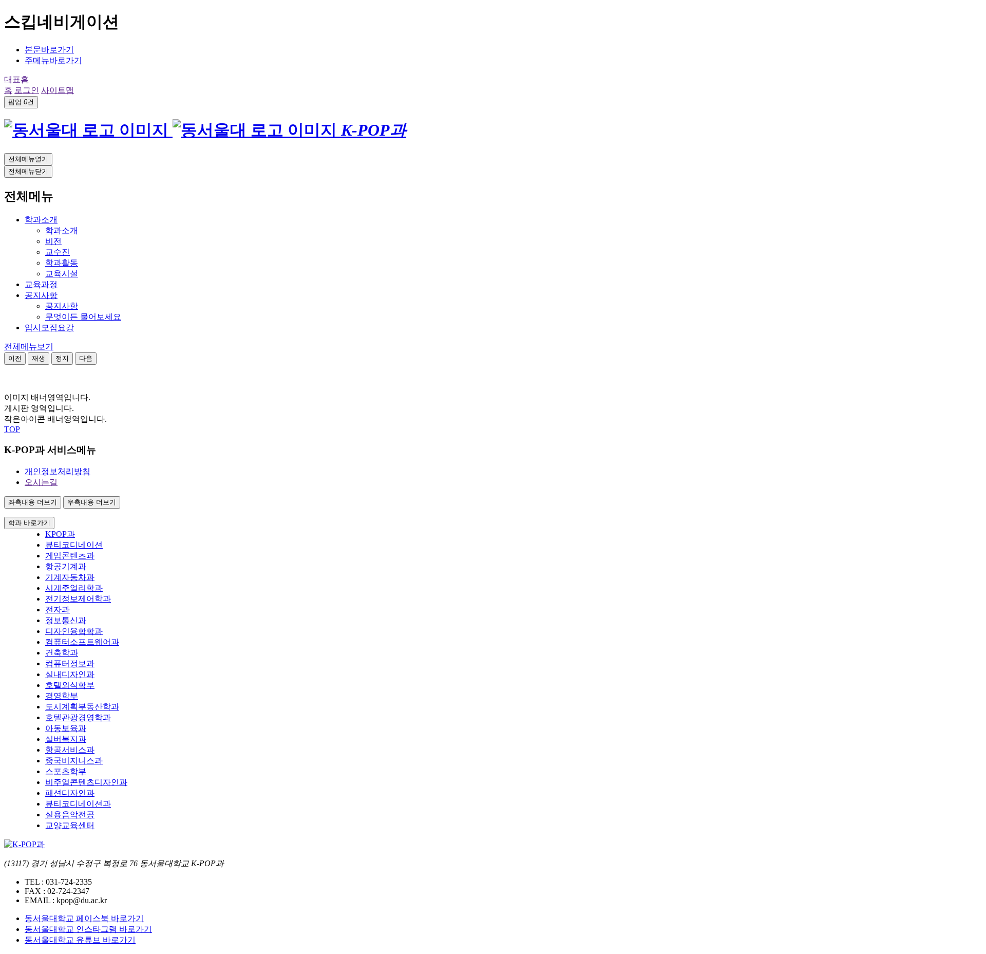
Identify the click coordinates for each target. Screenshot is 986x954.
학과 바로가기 (29, 523)
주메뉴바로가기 (53, 60)
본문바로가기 (49, 49)
